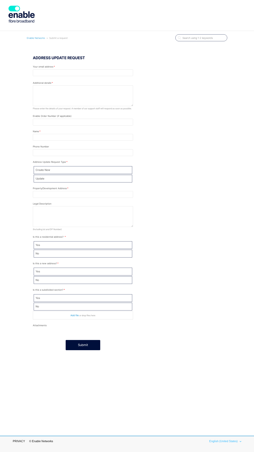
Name (36, 131)
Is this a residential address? (48, 236)
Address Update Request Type (49, 162)
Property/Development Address (50, 188)
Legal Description (42, 203)
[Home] (21, 28)
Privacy (19, 441)
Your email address (43, 66)
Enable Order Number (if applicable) (52, 116)
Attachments (40, 325)
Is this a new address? (45, 263)
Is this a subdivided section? (48, 289)
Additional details (42, 82)
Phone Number (41, 146)
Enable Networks (36, 38)
